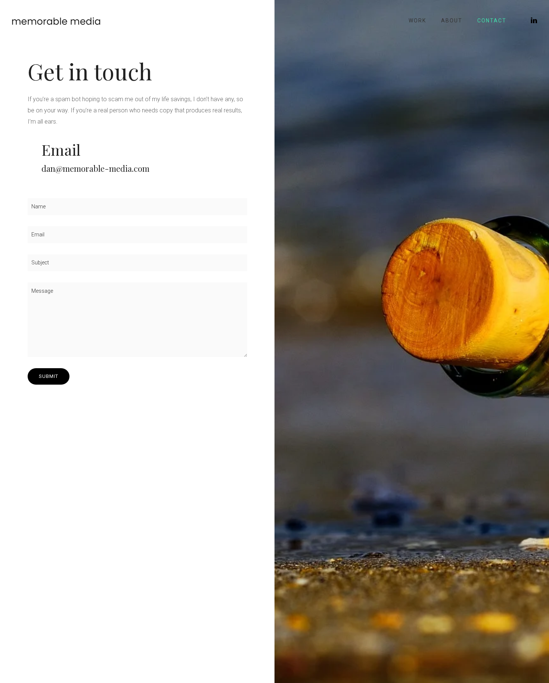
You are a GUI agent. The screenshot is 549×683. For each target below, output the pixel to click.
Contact (491, 21)
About (451, 21)
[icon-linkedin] (534, 20)
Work (417, 21)
